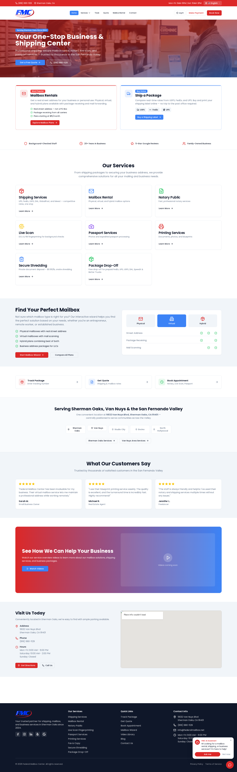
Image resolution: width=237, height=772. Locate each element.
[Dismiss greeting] (230, 740)
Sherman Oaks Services (100, 440)
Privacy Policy (196, 764)
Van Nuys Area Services (133, 440)
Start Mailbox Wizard (30, 355)
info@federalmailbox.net (191, 730)
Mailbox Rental (119, 13)
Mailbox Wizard (129, 730)
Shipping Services (77, 716)
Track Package (129, 716)
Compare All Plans (64, 355)
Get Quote (126, 721)
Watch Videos (37, 568)
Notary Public (75, 725)
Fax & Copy (74, 743)
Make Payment (196, 13)
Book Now (214, 13)
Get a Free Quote (28, 62)
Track (97, 13)
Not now (226, 754)
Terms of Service (213, 764)
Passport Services (77, 734)
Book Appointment (131, 725)
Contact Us (127, 743)
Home (74, 13)
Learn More (24, 211)
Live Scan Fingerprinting (81, 730)
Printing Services (77, 738)
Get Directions (28, 665)
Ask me (207, 754)
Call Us (48, 665)
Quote (106, 13)
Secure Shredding (77, 747)
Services (84, 13)
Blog (123, 738)
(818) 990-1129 (60, 62)
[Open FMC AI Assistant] (230, 765)
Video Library (128, 734)
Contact (132, 13)
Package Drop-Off (78, 752)
